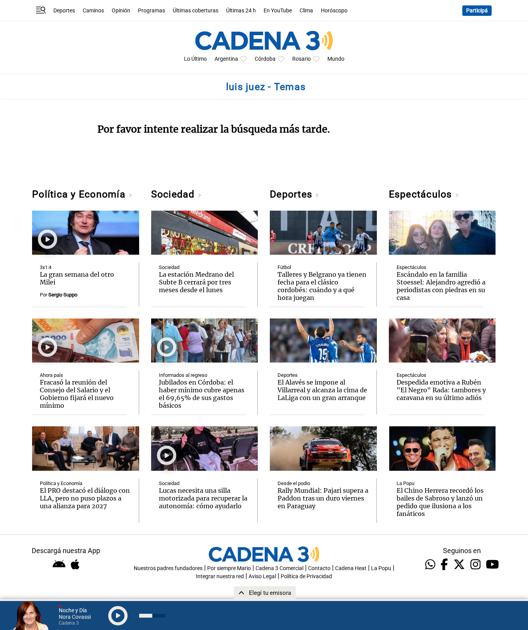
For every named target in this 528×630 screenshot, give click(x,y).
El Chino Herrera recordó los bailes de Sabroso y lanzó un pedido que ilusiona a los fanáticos (440, 502)
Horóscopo (334, 10)
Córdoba (265, 59)
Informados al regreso (183, 375)
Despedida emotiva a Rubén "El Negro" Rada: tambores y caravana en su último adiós (441, 390)
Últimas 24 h (241, 10)
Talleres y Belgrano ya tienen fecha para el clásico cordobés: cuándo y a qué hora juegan (322, 286)
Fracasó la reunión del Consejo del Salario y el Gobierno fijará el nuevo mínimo (77, 393)
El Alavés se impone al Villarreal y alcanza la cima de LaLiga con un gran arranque (322, 390)
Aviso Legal (262, 576)
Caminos (93, 10)
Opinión (121, 10)
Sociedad (174, 194)
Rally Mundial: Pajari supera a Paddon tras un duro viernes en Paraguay (323, 498)
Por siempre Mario (229, 568)
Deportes (64, 10)
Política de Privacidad (306, 576)
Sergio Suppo (62, 295)
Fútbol (284, 267)
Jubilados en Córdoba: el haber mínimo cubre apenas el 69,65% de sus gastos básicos (201, 393)
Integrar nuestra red (220, 576)
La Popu (405, 483)
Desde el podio (294, 483)
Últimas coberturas (195, 10)
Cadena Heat (350, 568)
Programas (151, 10)
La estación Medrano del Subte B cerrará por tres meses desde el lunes (196, 282)
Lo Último (195, 59)
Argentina (226, 59)
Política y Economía (80, 194)
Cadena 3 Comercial (279, 568)
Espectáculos (422, 194)
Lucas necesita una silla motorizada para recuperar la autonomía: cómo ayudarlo (203, 498)
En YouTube (278, 10)
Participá (477, 10)
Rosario (301, 59)
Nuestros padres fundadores (168, 568)
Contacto (319, 568)
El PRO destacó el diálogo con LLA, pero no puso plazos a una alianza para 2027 (85, 498)
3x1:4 (45, 267)
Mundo (335, 59)
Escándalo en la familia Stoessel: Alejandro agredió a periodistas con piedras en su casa (441, 286)
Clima (306, 10)
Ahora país (51, 375)
